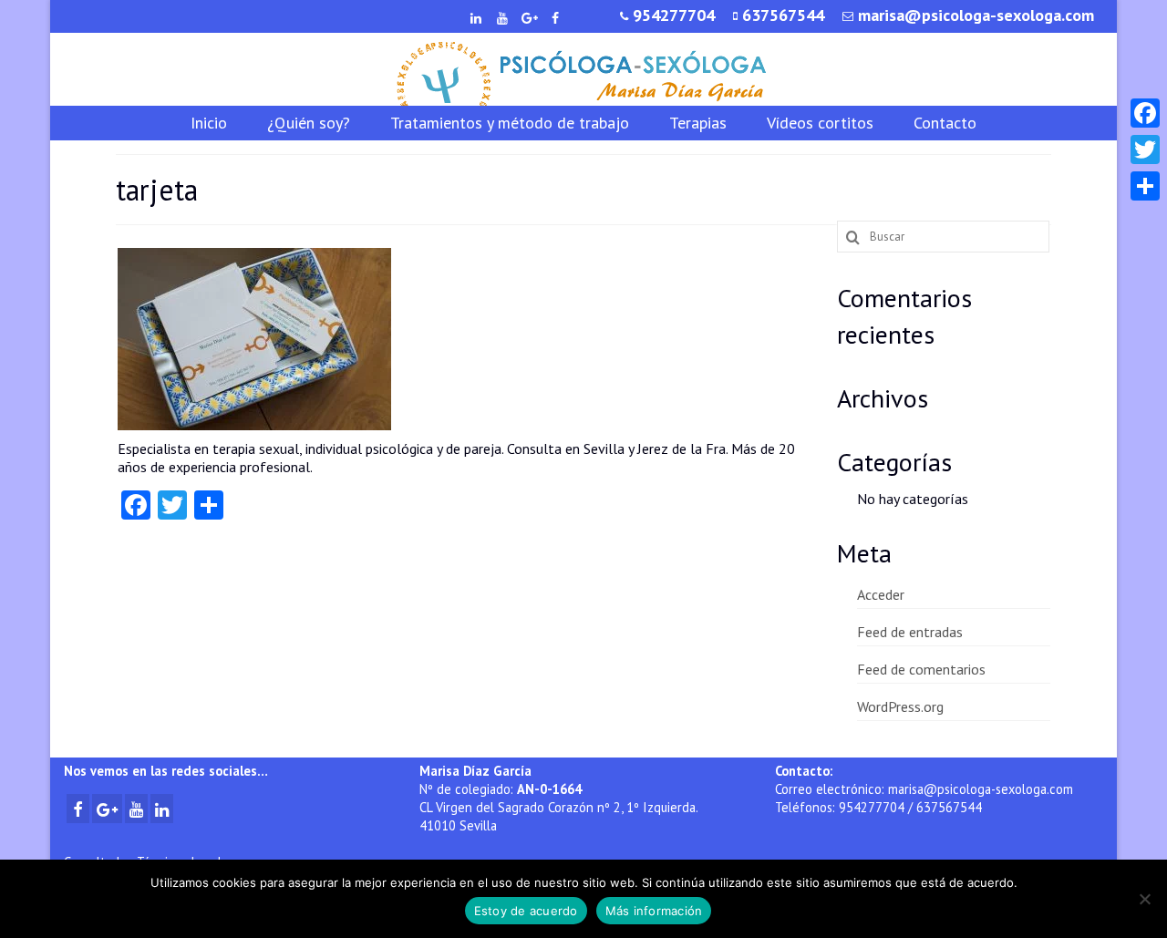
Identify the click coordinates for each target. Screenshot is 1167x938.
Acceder (880, 594)
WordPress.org (900, 706)
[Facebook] (1145, 113)
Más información (654, 910)
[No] (1144, 899)
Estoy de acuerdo (526, 910)
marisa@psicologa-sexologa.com (980, 789)
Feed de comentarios (921, 669)
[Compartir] (1145, 186)
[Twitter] (1145, 149)
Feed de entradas (910, 632)
